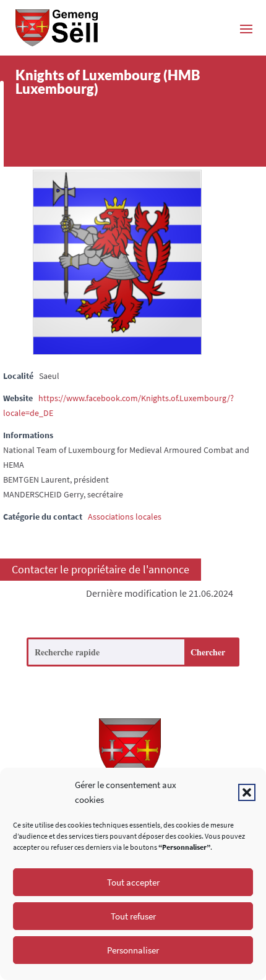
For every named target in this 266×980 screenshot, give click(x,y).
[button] (247, 792)
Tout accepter (133, 882)
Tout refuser (133, 916)
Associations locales (124, 516)
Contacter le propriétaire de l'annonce (100, 570)
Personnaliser (133, 950)
